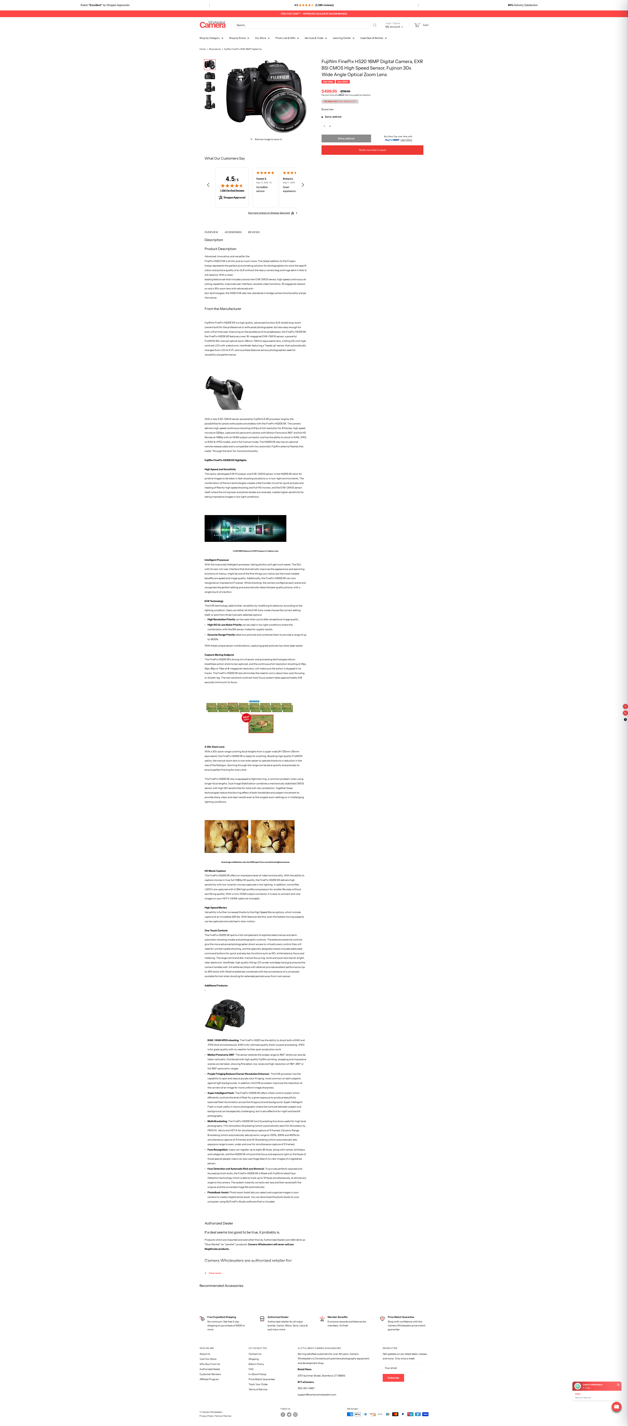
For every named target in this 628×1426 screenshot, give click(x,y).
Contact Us (255, 1353)
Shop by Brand (237, 38)
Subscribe (393, 1377)
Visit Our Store (208, 1359)
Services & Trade (314, 38)
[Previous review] (208, 185)
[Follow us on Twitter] (289, 1414)
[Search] (375, 25)
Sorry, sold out (346, 138)
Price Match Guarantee (262, 1379)
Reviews (254, 232)
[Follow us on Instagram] (295, 1414)
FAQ (251, 1369)
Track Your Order (258, 1384)
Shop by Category (210, 38)
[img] (232, 185)
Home (203, 49)
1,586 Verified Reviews (232, 190)
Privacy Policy (207, 1416)
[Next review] (302, 185)
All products (215, 49)
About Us (205, 1353)
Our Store (260, 38)
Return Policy (256, 1364)
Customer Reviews (210, 1374)
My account (393, 26)
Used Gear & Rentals (371, 38)
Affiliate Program (209, 1379)
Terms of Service (258, 1389)
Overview (211, 232)
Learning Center (342, 38)
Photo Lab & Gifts (285, 38)
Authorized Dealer (210, 1369)
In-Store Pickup (257, 1374)
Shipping (254, 1359)
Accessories (233, 232)
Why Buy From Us (210, 1364)
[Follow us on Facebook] (283, 1414)
